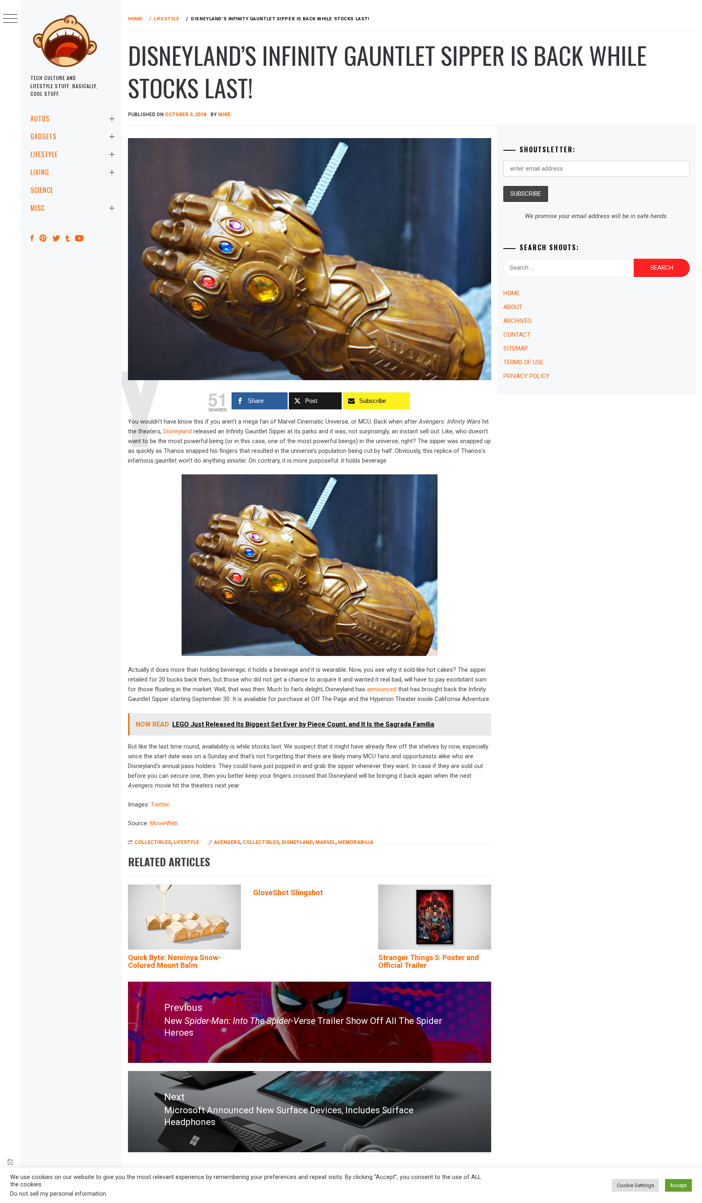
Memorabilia (355, 842)
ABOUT (512, 307)
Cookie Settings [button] (635, 1185)
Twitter (160, 804)
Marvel (325, 842)
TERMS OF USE (523, 362)
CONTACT (517, 334)
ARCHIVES (517, 321)
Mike (224, 114)
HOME (511, 293)
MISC (37, 208)
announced (381, 689)
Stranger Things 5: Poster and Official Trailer (428, 961)
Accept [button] (678, 1185)
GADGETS (43, 136)
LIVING (39, 172)
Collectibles (261, 842)
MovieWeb (164, 823)
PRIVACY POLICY (526, 376)
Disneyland (177, 431)
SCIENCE (41, 190)
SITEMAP (515, 348)
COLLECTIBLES (152, 842)
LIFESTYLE (44, 154)
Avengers (227, 842)
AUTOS (40, 118)
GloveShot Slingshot (288, 892)
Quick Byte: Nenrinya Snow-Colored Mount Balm (174, 961)
